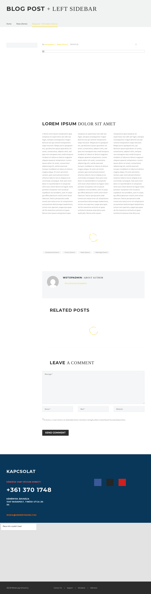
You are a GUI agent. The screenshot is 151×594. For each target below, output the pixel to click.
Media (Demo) (85, 252)
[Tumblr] (54, 259)
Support (70, 588)
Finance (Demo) (70, 252)
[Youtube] (122, 482)
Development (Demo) (52, 252)
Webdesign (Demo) (101, 252)
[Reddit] (61, 259)
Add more (93, 588)
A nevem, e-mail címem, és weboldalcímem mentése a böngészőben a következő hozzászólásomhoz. (85, 420)
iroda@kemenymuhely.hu (21, 515)
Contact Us (58, 588)
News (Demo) (62, 44)
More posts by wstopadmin (76, 283)
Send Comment (55, 432)
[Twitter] (47, 259)
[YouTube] (144, 588)
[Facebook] (44, 259)
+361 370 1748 (29, 489)
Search (34, 45)
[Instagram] (110, 482)
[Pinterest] (51, 259)
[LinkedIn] (57, 259)
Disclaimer (81, 588)
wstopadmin (50, 44)
